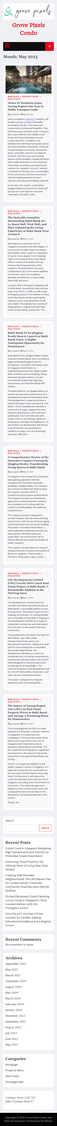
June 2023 (11, 1039)
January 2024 (13, 1010)
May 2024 (11, 993)
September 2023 (15, 1021)
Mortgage (13, 97)
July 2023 (11, 1033)
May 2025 (11, 969)
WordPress (46, 1121)
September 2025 (15, 964)
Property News (30, 97)
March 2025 (12, 975)
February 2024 (14, 1004)
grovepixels (14, 114)
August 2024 (13, 987)
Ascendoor (19, 1121)
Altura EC (30, 119)
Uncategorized (14, 1082)
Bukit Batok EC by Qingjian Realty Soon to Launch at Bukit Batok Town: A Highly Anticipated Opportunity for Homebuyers (28, 339)
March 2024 (12, 998)
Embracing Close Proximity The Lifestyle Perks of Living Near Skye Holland (26, 865)
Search (9, 821)
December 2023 (15, 1016)
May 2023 (11, 1045)
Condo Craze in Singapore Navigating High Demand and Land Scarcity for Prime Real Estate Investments (28, 852)
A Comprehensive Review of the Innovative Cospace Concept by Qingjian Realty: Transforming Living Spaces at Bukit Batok (28, 462)
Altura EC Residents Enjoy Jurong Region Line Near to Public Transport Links (26, 106)
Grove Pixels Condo (35, 1117)
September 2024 (15, 981)
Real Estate (14, 99)
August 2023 (13, 1027)
